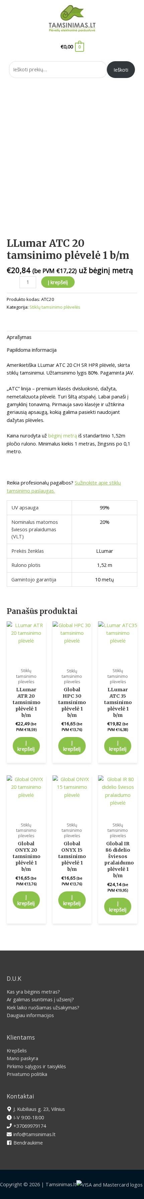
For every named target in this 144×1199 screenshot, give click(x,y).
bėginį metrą (62, 435)
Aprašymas (19, 337)
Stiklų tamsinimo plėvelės (54, 307)
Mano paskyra (22, 1058)
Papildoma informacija (32, 349)
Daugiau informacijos (30, 1015)
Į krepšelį (58, 282)
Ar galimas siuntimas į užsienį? (40, 999)
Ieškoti (121, 69)
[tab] (72, 337)
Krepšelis (17, 1050)
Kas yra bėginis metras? (33, 991)
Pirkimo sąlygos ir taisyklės (36, 1066)
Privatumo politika (27, 1074)
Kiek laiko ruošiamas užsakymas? (43, 1007)
